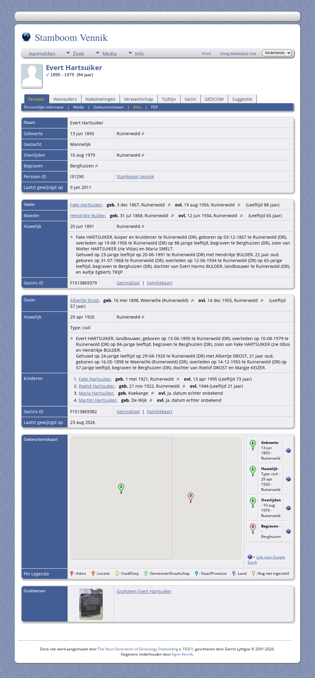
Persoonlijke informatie (44, 107)
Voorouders (65, 99)
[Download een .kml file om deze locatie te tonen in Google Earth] (288, 451)
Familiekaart (159, 283)
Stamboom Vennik (71, 37)
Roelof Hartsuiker (96, 386)
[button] (121, 489)
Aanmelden (42, 53)
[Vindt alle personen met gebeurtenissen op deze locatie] (143, 133)
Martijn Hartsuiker (98, 400)
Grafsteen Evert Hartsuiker (144, 591)
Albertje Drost (84, 300)
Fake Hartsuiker (86, 205)
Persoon (36, 99)
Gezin (190, 99)
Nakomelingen (100, 99)
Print (206, 53)
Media (109, 53)
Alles (137, 107)
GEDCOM (214, 99)
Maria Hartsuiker (96, 393)
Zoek (78, 53)
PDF (154, 107)
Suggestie (242, 99)
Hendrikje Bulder (87, 215)
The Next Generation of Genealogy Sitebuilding (138, 649)
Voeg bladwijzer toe (238, 53)
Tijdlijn (169, 99)
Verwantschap (138, 99)
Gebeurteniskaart (109, 107)
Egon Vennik (182, 654)
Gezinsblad (128, 283)
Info (139, 53)
